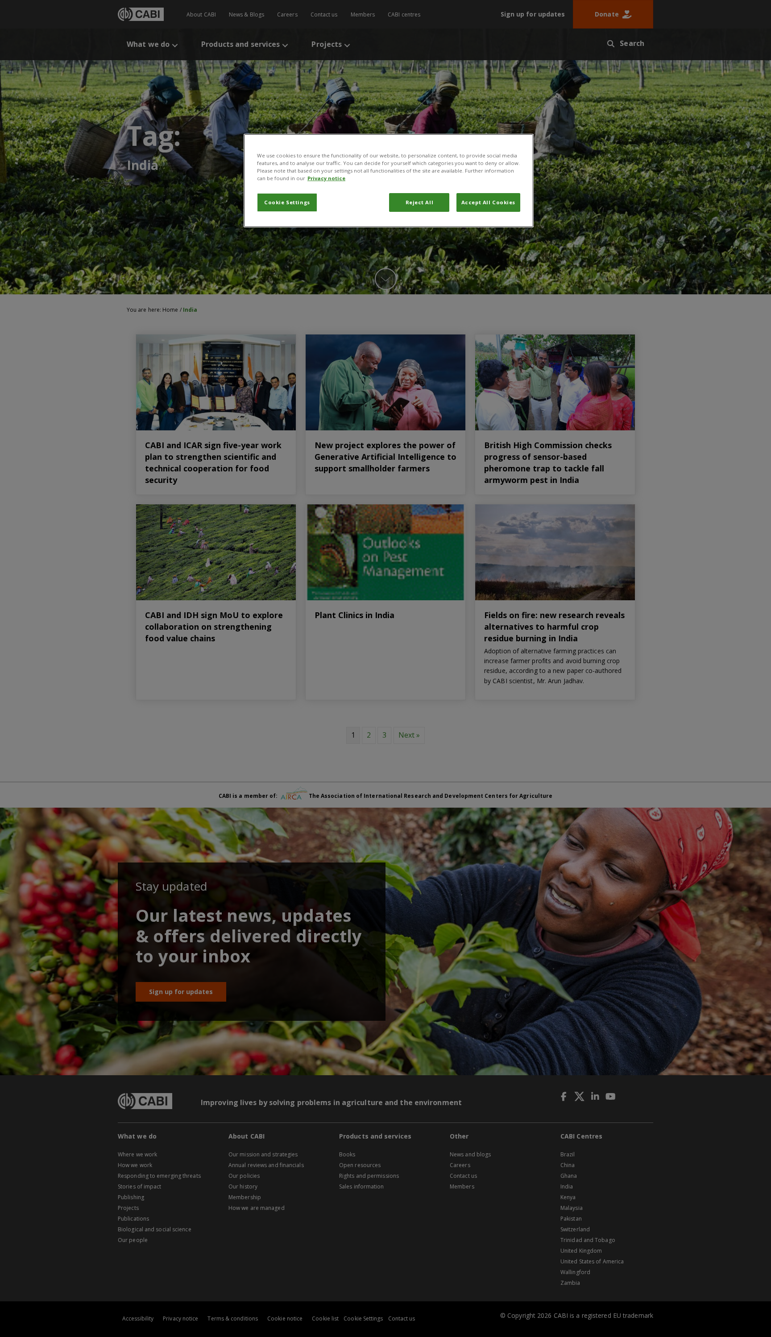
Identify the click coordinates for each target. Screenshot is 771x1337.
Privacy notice (326, 178)
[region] (389, 180)
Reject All (420, 202)
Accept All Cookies (488, 202)
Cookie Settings (287, 202)
